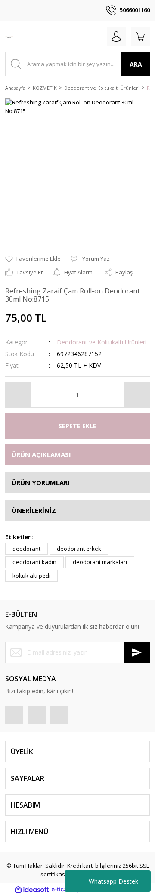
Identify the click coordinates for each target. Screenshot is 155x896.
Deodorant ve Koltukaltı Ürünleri (101, 342)
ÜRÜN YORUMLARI (41, 482)
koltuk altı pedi (31, 575)
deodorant (26, 548)
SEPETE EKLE (77, 426)
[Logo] (9, 36)
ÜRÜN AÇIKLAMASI (41, 454)
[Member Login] (116, 36)
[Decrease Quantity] (18, 394)
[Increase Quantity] (136, 394)
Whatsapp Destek (113, 881)
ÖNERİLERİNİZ (34, 510)
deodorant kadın (34, 562)
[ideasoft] (32, 889)
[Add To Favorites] (33, 259)
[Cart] (140, 36)
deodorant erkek (79, 548)
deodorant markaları (100, 562)
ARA (136, 64)
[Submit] (137, 652)
